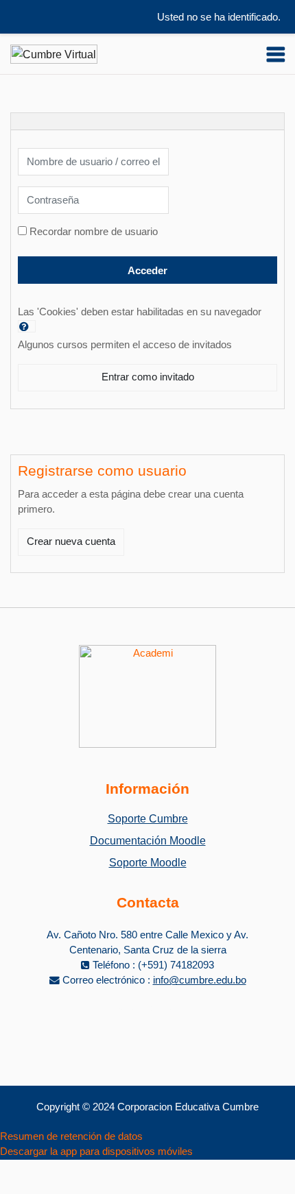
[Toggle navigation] (276, 54)
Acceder (147, 270)
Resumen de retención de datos (71, 1136)
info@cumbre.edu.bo (199, 980)
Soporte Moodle (148, 862)
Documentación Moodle (148, 840)
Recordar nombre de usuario (94, 231)
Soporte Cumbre (148, 819)
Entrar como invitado (148, 376)
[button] (27, 326)
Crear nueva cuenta (71, 541)
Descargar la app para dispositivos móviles (96, 1151)
